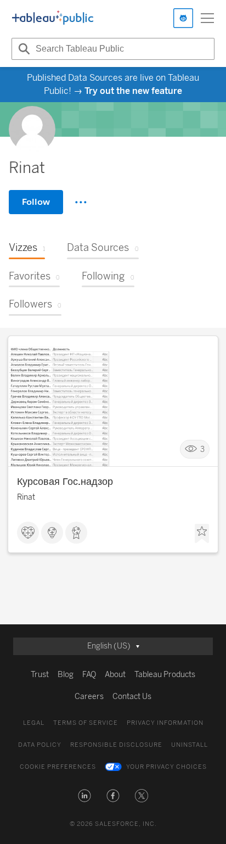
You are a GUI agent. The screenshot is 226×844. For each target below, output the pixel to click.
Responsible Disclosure (116, 744)
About (115, 674)
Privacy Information (165, 722)
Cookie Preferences (58, 766)
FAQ (89, 674)
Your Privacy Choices (166, 766)
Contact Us (131, 696)
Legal (33, 722)
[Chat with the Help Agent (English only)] (183, 18)
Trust (40, 674)
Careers (89, 696)
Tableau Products (164, 674)
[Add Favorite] (202, 534)
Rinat (26, 497)
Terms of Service (85, 722)
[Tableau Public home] (52, 18)
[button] (84, 795)
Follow (36, 202)
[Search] (22, 49)
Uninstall (189, 744)
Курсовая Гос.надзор (65, 482)
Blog (66, 674)
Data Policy (39, 744)
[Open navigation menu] (207, 18)
